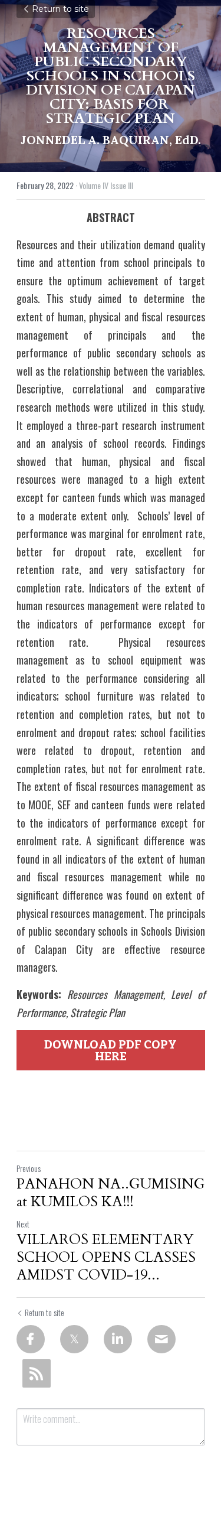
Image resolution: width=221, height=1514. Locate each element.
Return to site (60, 9)
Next (23, 1223)
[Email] (161, 1339)
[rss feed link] (36, 1373)
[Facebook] (31, 1339)
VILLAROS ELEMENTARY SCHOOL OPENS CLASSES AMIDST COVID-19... (106, 1257)
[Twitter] (74, 1339)
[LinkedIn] (118, 1339)
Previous (29, 1168)
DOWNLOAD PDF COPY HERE (110, 1050)
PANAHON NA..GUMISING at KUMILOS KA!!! (111, 1193)
